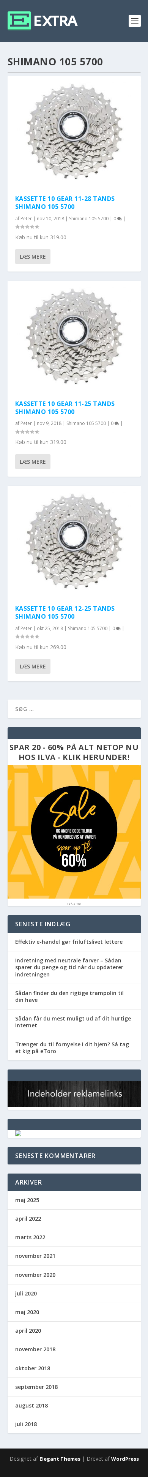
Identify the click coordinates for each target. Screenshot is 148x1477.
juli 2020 (26, 1293)
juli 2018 (26, 1424)
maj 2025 (27, 1200)
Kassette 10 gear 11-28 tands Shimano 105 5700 (65, 202)
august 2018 (31, 1405)
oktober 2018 (32, 1368)
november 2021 (35, 1255)
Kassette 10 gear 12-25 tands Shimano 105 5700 (65, 612)
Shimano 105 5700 (89, 218)
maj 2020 (27, 1312)
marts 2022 (30, 1237)
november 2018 (35, 1349)
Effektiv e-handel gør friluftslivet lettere (69, 941)
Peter (26, 218)
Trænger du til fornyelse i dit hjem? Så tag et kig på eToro (72, 1048)
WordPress (125, 1458)
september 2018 (36, 1386)
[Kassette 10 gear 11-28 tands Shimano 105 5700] (74, 131)
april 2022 (28, 1218)
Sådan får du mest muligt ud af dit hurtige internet (73, 1022)
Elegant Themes (59, 1458)
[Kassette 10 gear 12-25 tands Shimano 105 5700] (74, 541)
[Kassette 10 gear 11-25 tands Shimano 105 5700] (74, 336)
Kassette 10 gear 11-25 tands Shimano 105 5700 (65, 408)
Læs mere (33, 256)
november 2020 (35, 1274)
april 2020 (28, 1330)
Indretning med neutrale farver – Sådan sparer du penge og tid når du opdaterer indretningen (69, 967)
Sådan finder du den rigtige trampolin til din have (69, 996)
